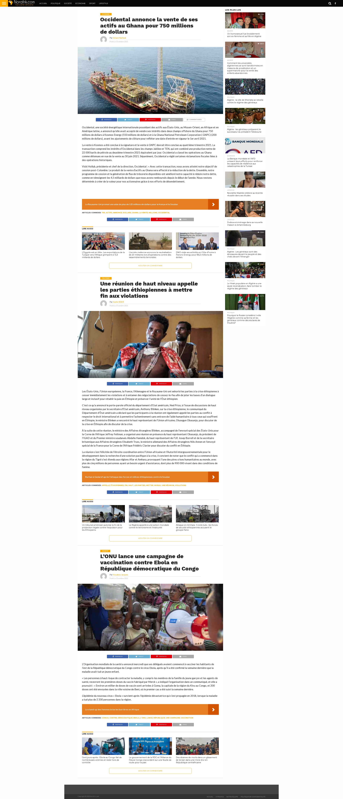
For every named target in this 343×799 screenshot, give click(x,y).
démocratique (125, 718)
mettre (149, 485)
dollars (127, 213)
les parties (139, 485)
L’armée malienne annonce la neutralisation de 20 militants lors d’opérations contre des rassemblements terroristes (150, 255)
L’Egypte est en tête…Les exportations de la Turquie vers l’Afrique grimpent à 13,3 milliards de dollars (103, 255)
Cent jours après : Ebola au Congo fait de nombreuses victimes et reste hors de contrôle (102, 760)
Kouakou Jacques (120, 575)
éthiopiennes (117, 485)
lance (150, 718)
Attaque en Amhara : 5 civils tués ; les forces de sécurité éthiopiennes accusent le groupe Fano (197, 527)
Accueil (43, 3)
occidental (164, 213)
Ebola (136, 718)
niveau (157, 485)
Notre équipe (232, 797)
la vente (143, 213)
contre (113, 718)
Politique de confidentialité (253, 797)
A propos (220, 797)
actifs (109, 213)
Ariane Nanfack (119, 38)
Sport (92, 3)
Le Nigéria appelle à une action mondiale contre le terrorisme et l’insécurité (149, 526)
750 (103, 213)
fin (126, 485)
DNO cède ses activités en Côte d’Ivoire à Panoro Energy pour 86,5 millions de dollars (196, 255)
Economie (80, 3)
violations (180, 485)
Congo (105, 718)
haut (130, 485)
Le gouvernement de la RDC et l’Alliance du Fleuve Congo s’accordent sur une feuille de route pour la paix (150, 760)
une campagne (173, 718)
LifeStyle (103, 3)
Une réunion (168, 485)
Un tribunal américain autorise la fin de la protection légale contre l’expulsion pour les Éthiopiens (102, 527)
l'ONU (143, 718)
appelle (106, 485)
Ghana (135, 213)
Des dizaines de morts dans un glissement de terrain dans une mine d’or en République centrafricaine (196, 760)
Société (68, 3)
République (159, 718)
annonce (117, 213)
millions (153, 213)
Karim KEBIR (118, 302)
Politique (55, 3)
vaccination (187, 718)
